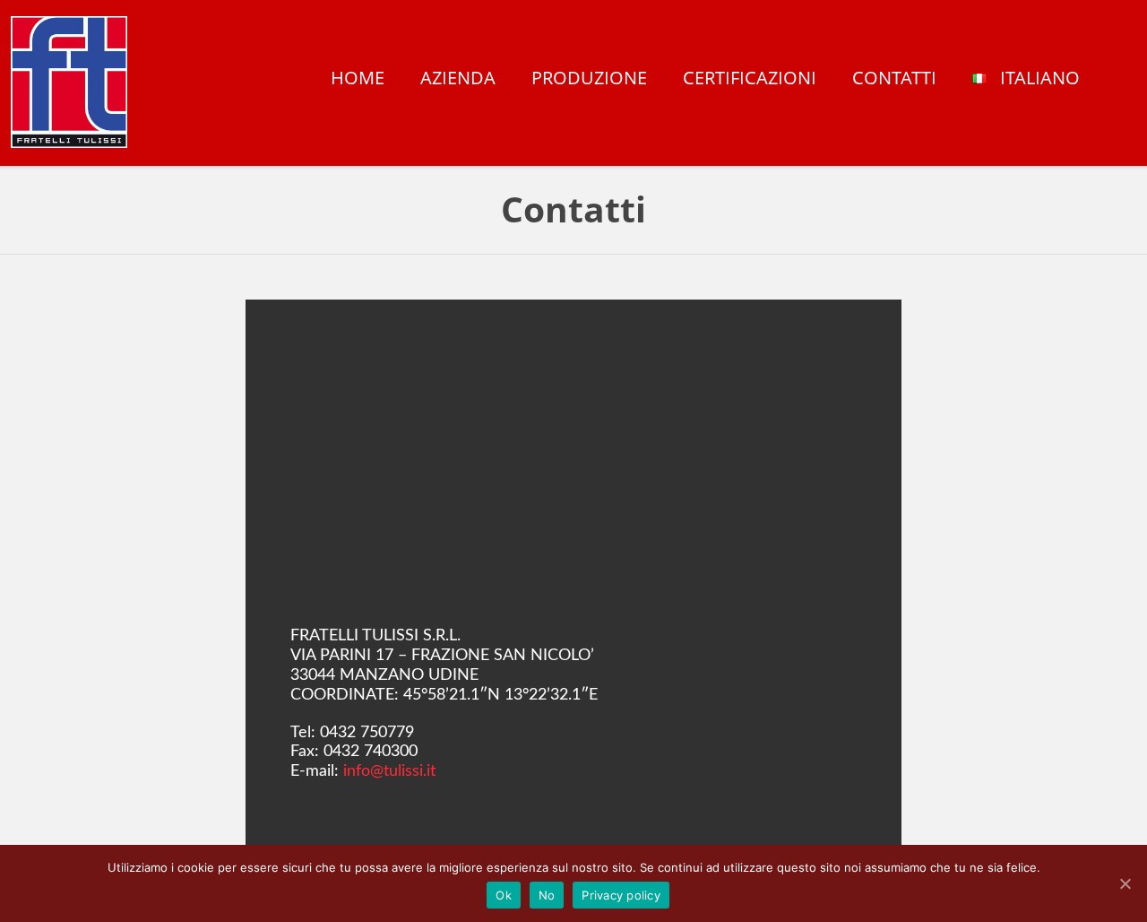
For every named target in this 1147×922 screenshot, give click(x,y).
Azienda (458, 79)
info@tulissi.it (389, 770)
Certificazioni (749, 79)
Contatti (894, 79)
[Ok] (1125, 883)
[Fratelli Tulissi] (69, 82)
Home (357, 79)
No (547, 895)
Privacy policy (621, 895)
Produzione (589, 79)
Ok (504, 895)
